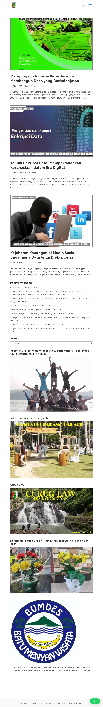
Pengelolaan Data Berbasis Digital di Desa (28, 324)
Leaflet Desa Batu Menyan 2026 (24, 305)
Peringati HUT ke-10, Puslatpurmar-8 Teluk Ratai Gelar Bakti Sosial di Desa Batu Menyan (48, 317)
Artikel (33, 86)
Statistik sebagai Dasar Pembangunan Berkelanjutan (33, 313)
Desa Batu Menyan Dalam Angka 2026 (27, 309)
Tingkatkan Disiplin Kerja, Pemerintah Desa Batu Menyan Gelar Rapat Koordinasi (45, 328)
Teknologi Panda (74, 703)
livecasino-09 (16, 287)
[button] (95, 701)
